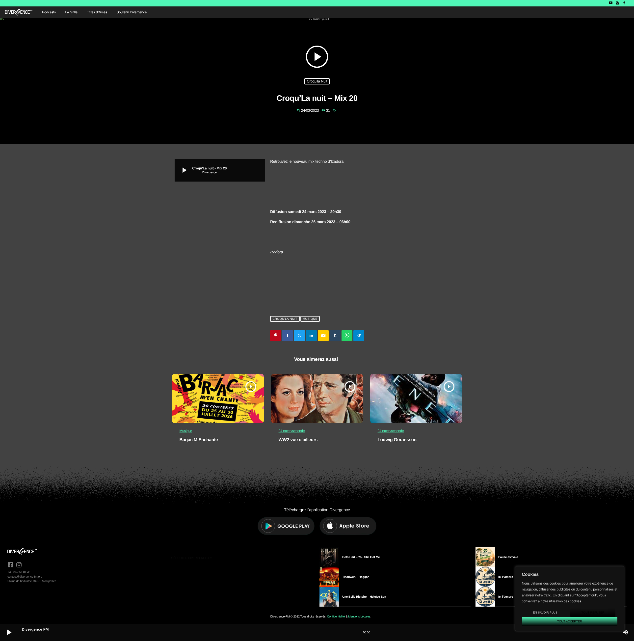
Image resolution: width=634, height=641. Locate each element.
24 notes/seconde (292, 431)
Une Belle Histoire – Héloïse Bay (364, 596)
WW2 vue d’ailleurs (298, 439)
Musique (310, 319)
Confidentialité (336, 616)
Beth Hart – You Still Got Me (361, 557)
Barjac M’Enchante (199, 439)
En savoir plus (545, 612)
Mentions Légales (359, 616)
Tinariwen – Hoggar (355, 577)
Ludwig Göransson (397, 439)
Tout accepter (569, 621)
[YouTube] (610, 3)
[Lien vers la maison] (18, 12)
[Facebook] (624, 3)
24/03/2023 (308, 110)
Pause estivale (508, 557)
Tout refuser (593, 612)
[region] (569, 598)
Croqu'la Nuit (317, 81)
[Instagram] (617, 3)
